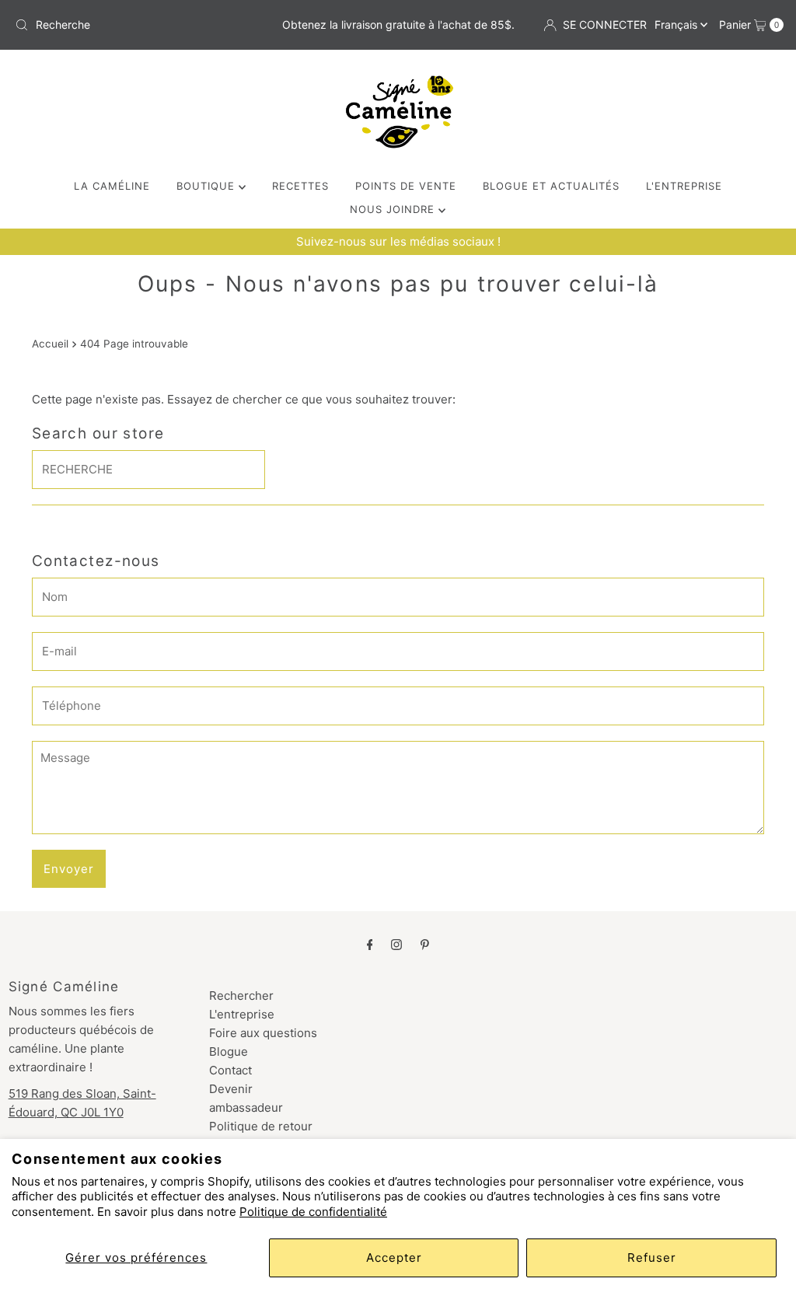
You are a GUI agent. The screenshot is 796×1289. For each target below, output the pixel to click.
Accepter (394, 1257)
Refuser (651, 1257)
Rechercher (241, 995)
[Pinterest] (425, 943)
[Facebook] (370, 943)
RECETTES (300, 186)
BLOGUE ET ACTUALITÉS (551, 186)
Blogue (228, 1051)
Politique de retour (260, 1126)
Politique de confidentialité (313, 1211)
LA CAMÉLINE (112, 186)
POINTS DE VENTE (405, 186)
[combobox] (134, 24)
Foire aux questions (263, 1032)
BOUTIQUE (207, 186)
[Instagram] (396, 943)
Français (677, 24)
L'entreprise (241, 1014)
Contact (230, 1070)
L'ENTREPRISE (684, 186)
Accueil (50, 343)
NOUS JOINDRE (394, 209)
